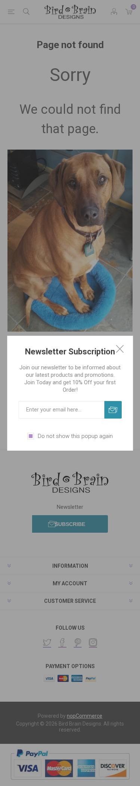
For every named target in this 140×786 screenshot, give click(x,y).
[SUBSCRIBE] (113, 410)
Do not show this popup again (75, 436)
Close (120, 349)
